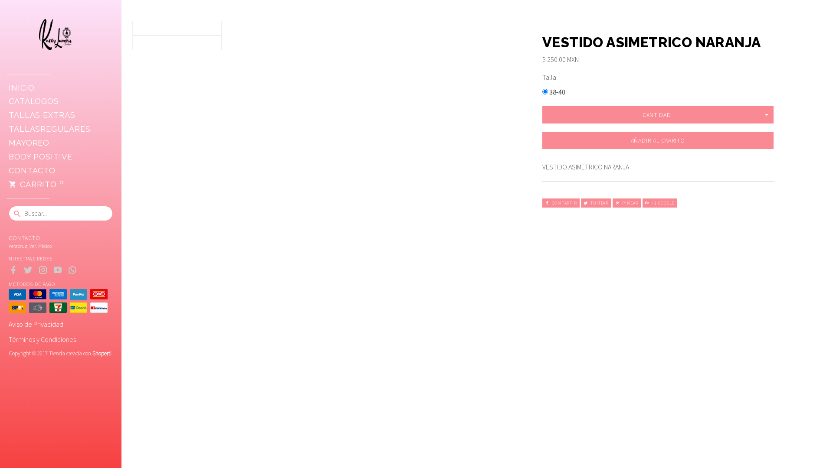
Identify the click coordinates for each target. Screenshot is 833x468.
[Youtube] (59, 270)
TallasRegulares (50, 128)
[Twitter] (30, 270)
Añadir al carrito (658, 140)
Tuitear (599, 203)
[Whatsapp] (74, 270)
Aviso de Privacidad (36, 324)
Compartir (564, 203)
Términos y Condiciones (42, 339)
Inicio (22, 87)
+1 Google (663, 203)
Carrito (40, 184)
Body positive (40, 156)
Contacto (32, 170)
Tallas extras (42, 115)
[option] (177, 28)
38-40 (556, 92)
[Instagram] (45, 270)
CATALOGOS (34, 101)
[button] (658, 115)
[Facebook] (15, 270)
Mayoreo (29, 142)
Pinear (630, 203)
